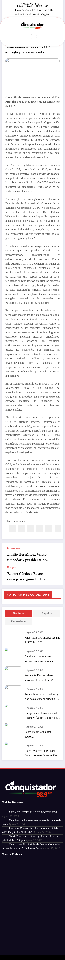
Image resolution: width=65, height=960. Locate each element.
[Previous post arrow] (57, 554)
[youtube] (44, 11)
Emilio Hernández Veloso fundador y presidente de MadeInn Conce (27, 557)
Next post (11, 567)
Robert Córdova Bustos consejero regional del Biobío (29, 576)
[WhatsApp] (58, 528)
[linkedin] (30, 528)
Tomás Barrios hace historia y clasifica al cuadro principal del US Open (42, 697)
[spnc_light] (42, 36)
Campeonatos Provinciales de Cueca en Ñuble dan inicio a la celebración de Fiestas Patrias (42, 715)
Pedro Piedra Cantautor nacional (38, 734)
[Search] (34, 36)
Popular (47, 613)
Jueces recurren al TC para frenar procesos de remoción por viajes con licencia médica (42, 753)
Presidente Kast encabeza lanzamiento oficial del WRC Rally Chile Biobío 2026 (41, 678)
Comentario (18, 621)
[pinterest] (49, 528)
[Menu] (23, 36)
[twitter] (21, 528)
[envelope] (39, 528)
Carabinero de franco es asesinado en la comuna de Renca (40, 659)
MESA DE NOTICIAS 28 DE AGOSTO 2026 (42, 640)
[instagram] (36, 11)
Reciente (18, 613)
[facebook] (12, 528)
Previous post (13, 548)
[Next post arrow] (57, 575)
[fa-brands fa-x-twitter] (28, 11)
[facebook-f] (20, 11)
